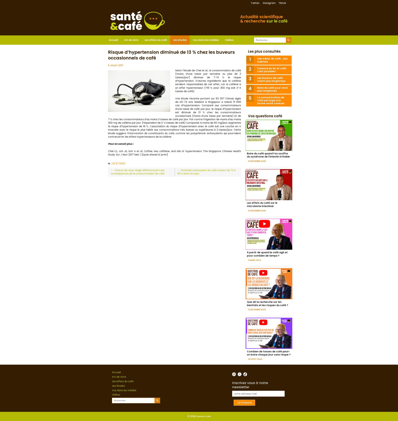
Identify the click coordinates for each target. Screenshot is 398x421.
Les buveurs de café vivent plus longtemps (271, 79)
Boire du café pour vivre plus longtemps (272, 89)
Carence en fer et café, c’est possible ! (272, 70)
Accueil (113, 40)
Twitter (255, 3)
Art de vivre (131, 40)
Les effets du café (156, 40)
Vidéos (229, 40)
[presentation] (269, 135)
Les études (180, 40)
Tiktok (282, 3)
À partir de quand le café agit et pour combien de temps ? (267, 254)
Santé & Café (204, 416)
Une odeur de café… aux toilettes (272, 60)
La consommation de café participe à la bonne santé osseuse (271, 100)
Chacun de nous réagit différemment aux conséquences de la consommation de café (137, 171)
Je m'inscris (244, 402)
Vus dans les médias (206, 40)
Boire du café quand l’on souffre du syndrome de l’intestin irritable (268, 155)
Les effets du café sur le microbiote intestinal (262, 204)
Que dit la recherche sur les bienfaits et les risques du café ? (267, 303)
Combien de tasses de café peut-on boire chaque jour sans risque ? (269, 353)
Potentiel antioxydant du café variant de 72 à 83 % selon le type (206, 171)
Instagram (269, 3)
